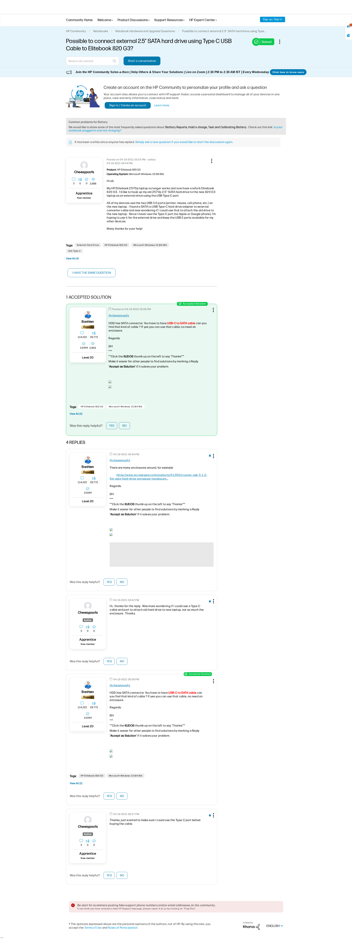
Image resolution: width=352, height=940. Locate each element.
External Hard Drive (88, 245)
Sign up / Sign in (272, 19)
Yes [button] (111, 425)
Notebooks (100, 31)
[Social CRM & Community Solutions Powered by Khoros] (251, 925)
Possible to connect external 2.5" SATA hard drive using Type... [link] (224, 31)
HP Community (76, 31)
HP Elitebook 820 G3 (116, 245)
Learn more (161, 105)
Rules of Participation (123, 927)
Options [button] (281, 41)
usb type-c (74, 251)
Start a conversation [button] (142, 61)
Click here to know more (288, 72)
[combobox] (92, 61)
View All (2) (76, 413)
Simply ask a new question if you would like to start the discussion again (183, 142)
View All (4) (72, 258)
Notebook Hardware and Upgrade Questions (145, 31)
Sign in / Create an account (127, 105)
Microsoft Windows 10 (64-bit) (150, 245)
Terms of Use (93, 927)
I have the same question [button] (91, 272)
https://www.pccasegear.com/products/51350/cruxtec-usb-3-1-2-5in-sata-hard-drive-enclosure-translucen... (158, 476)
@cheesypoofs (119, 315)
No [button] (124, 425)
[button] (211, 160)
